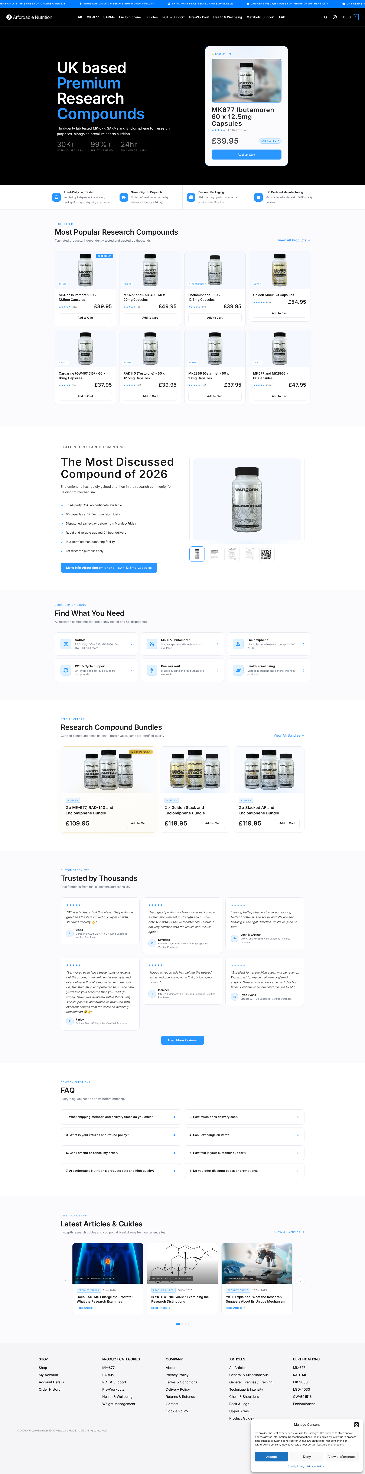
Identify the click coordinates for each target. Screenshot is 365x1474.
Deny (307, 1457)
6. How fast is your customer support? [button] (217, 1153)
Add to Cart (246, 154)
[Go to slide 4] (188, 1324)
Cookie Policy (296, 1466)
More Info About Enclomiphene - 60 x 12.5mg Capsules (109, 567)
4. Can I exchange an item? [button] (209, 1135)
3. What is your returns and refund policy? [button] (97, 1135)
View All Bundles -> (289, 735)
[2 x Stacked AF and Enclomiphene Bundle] (269, 770)
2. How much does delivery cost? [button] (213, 1117)
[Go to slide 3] (185, 1324)
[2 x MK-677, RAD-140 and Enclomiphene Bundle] (108, 770)
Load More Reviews (182, 1040)
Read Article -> (86, 1307)
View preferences (342, 1457)
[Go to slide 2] (182, 1324)
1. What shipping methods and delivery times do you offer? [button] (109, 1117)
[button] (356, 1425)
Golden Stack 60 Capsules (273, 295)
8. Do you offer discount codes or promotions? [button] (224, 1170)
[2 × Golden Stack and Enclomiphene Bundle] (195, 770)
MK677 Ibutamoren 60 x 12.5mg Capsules (243, 116)
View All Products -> (294, 240)
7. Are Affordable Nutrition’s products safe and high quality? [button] (110, 1170)
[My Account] (334, 17)
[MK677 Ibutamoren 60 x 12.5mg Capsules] (246, 81)
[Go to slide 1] (178, 1324)
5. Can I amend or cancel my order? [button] (92, 1153)
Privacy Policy (315, 1466)
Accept (271, 1457)
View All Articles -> (289, 1232)
